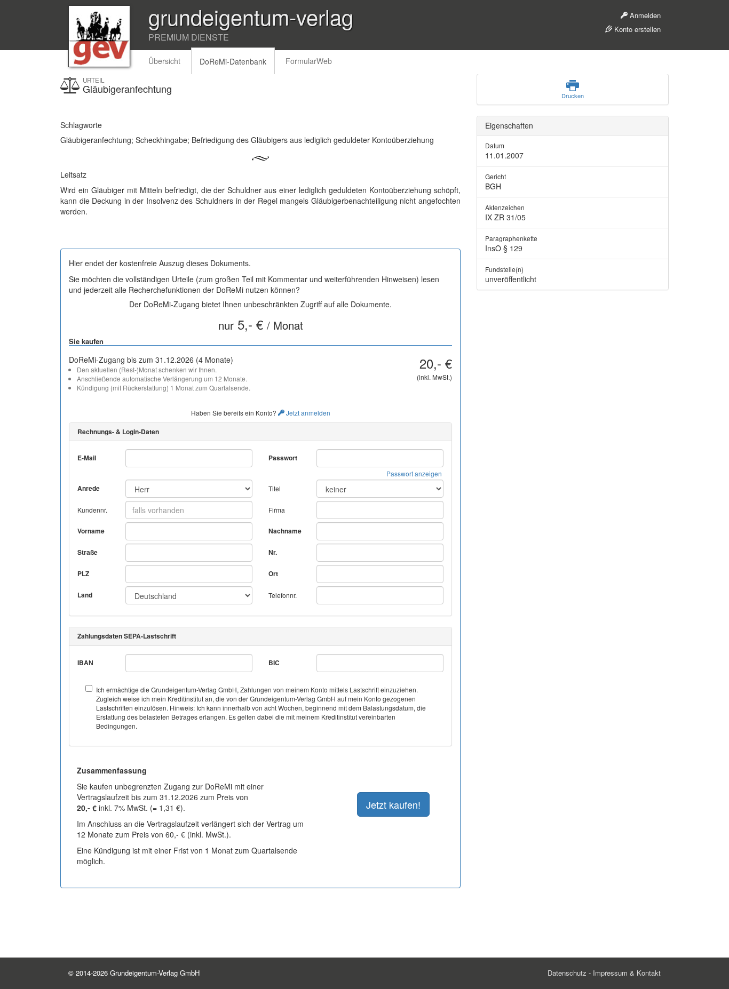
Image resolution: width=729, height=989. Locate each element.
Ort (273, 573)
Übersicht (164, 60)
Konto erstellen (636, 29)
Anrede (88, 488)
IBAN (85, 662)
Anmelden (644, 15)
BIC (274, 662)
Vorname (91, 531)
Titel (274, 488)
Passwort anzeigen (414, 473)
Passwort (282, 457)
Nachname (285, 531)
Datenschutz (567, 973)
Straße (87, 552)
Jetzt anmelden (307, 412)
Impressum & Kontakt (627, 973)
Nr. (272, 552)
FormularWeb (309, 60)
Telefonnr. (282, 595)
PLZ (83, 573)
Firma (276, 509)
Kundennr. (92, 509)
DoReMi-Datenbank (233, 61)
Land (84, 595)
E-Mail (86, 457)
